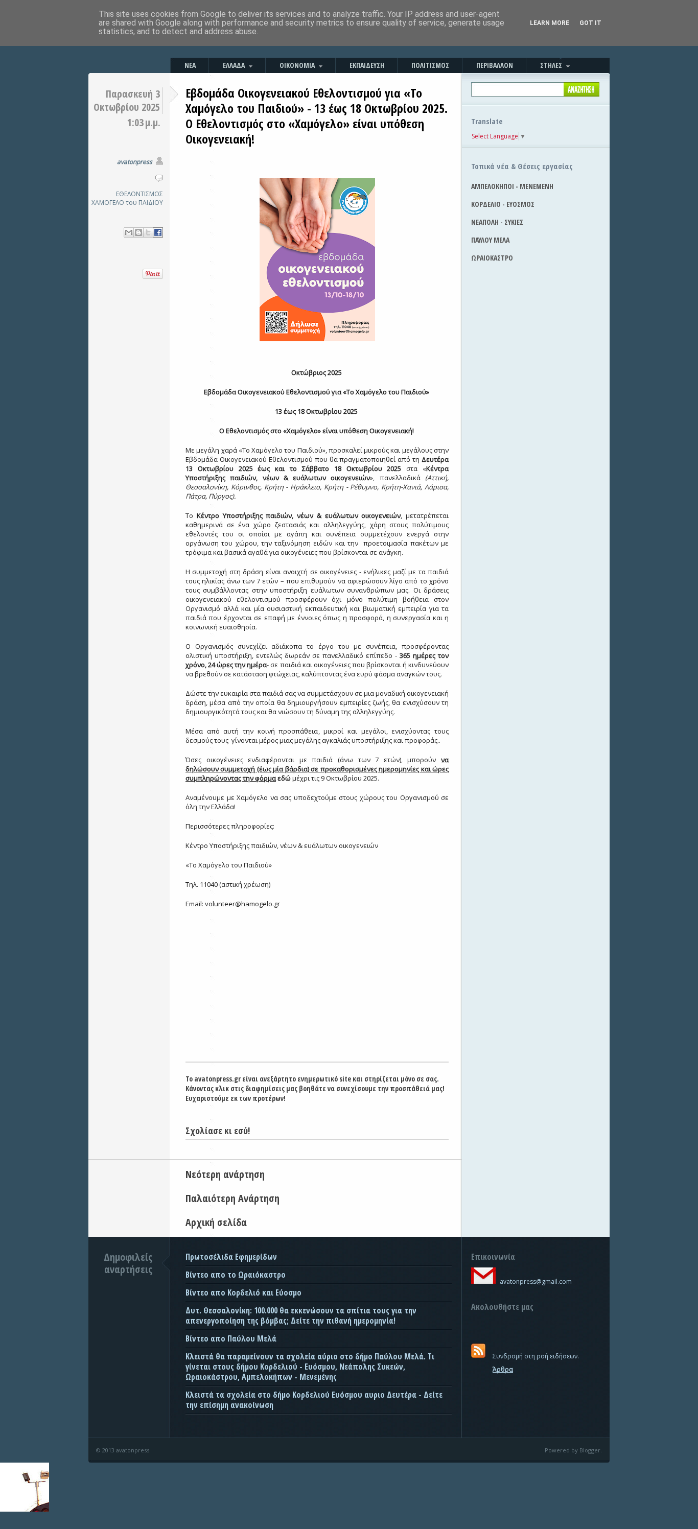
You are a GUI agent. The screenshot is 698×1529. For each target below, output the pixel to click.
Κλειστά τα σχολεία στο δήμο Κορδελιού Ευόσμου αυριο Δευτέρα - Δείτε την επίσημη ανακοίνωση (314, 1399)
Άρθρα (503, 1369)
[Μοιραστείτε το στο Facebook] (158, 232)
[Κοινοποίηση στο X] (148, 232)
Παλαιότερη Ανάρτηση (232, 1198)
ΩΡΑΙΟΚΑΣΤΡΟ (492, 258)
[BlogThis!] (138, 232)
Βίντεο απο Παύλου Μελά (230, 1338)
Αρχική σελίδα (216, 1222)
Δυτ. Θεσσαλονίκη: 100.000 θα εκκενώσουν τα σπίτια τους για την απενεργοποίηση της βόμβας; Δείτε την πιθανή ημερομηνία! (300, 1315)
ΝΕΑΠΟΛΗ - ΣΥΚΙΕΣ (497, 222)
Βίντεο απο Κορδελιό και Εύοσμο (243, 1292)
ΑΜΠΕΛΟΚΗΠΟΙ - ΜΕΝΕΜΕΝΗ (512, 186)
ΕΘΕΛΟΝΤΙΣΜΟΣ (139, 194)
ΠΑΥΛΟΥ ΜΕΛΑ (490, 240)
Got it (590, 23)
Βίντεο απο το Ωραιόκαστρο (235, 1274)
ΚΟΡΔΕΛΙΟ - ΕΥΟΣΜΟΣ (502, 204)
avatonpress (134, 161)
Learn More (549, 23)
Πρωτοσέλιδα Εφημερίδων (231, 1256)
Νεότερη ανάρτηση (225, 1174)
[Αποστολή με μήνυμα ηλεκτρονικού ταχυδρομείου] (129, 232)
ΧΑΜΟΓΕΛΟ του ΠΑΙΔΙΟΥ (127, 202)
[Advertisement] (317, 984)
